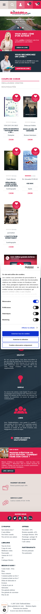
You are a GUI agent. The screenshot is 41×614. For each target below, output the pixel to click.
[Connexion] (20, 6)
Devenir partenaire (28, 551)
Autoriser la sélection (20, 339)
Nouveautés (5, 553)
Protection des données (20, 608)
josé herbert (11, 233)
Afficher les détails (28, 328)
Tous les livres (5, 546)
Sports (30, 189)
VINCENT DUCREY (11, 125)
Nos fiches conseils (7, 534)
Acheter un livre (23, 68)
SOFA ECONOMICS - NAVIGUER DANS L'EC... (11, 130)
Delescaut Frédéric (30, 125)
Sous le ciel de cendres (30, 130)
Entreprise (11, 135)
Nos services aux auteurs (9, 537)
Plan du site (5, 595)
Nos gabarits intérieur (8, 590)
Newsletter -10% (27, 530)
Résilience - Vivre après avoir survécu (11, 184)
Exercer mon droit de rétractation (20, 611)
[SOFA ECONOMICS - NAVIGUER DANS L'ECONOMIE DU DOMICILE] (11, 106)
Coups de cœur (6, 548)
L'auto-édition (5, 532)
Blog (3, 571)
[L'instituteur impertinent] (11, 214)
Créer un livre (22, 47)
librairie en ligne (30, 62)
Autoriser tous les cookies (20, 334)
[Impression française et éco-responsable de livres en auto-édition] (20, 23)
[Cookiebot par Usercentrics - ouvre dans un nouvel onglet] (25, 267)
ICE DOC (30, 183)
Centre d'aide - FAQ (7, 569)
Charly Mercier (11, 179)
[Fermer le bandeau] (38, 267)
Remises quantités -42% (29, 532)
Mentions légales (31, 606)
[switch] (36, 307)
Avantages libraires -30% (30, 534)
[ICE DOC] (30, 160)
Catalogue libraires (7, 560)
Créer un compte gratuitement (22, 439)
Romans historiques (30, 135)
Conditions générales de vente (14, 606)
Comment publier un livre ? (10, 576)
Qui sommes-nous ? (7, 530)
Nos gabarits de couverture (9, 592)
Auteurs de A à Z (6, 555)
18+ (2, 558)
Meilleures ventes (6, 551)
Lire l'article (8, 471)
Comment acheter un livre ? (10, 578)
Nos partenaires (27, 553)
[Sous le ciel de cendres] (30, 106)
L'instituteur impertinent (11, 237)
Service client (16, 498)
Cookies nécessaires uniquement (20, 345)
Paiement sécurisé (17, 483)
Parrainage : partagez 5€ (29, 537)
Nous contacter (6, 573)
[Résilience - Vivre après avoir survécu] (11, 160)
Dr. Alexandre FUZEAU (30, 179)
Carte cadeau (26, 541)
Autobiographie (11, 189)
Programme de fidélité (29, 539)
